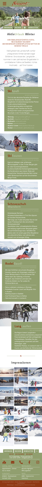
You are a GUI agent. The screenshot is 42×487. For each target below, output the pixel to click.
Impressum (25, 478)
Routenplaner (12, 476)
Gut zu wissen (6, 470)
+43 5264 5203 (14, 458)
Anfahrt (4, 476)
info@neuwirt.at (27, 458)
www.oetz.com (21, 121)
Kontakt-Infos (6, 478)
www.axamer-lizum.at (26, 125)
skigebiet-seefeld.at (21, 119)
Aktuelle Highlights (27, 468)
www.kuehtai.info (19, 123)
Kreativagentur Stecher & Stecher (25, 485)
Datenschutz (30, 476)
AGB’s (23, 476)
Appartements (6, 468)
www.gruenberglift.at (22, 117)
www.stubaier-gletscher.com (23, 128)
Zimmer (14, 468)
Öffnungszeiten (26, 470)
